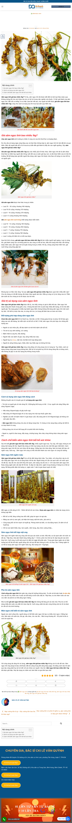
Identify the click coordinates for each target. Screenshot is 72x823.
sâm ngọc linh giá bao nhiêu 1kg (38, 693)
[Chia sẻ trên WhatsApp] (16, 681)
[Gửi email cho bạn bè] (16, 685)
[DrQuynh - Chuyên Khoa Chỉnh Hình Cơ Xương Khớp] (36, 7)
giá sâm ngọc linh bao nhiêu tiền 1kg (46, 691)
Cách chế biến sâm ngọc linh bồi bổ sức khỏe (17, 92)
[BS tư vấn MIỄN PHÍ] (4, 819)
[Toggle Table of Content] (29, 85)
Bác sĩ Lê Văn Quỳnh (43, 28)
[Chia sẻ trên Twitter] (55, 681)
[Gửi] (61, 723)
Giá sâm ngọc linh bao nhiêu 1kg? (13, 88)
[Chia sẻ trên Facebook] (36, 681)
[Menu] (2, 6)
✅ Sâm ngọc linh (36, 13)
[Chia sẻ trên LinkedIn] (55, 685)
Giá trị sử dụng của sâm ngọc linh (14, 90)
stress (14, 340)
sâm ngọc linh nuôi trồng (12, 220)
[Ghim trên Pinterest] (36, 685)
